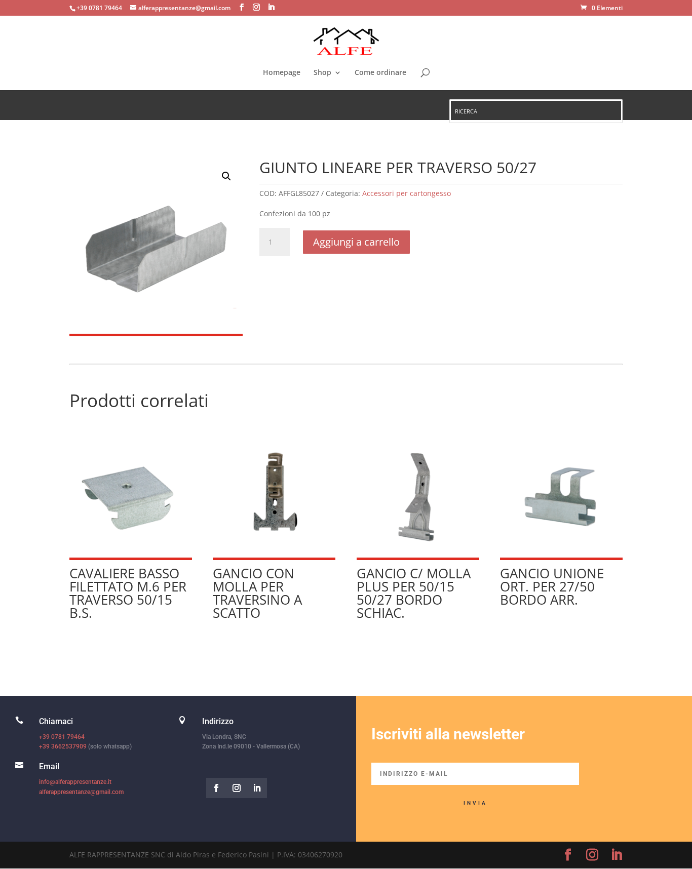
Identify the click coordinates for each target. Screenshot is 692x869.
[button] (226, 176)
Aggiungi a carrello (356, 242)
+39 (63, 746)
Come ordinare (380, 73)
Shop (322, 73)
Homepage (281, 73)
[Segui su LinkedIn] (257, 788)
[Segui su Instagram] (236, 788)
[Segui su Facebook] (216, 788)
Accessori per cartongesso (406, 193)
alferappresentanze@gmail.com (81, 792)
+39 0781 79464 (62, 736)
